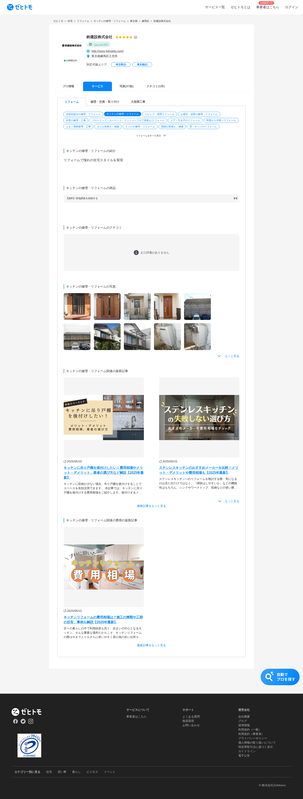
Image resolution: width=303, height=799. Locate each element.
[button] (83, 114)
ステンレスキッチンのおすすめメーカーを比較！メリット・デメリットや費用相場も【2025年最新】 (198, 470)
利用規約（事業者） (251, 734)
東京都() (142, 64)
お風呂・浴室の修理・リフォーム (199, 114)
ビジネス (92, 771)
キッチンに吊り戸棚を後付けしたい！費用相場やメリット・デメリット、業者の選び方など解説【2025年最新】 (104, 472)
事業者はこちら (136, 716)
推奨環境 (188, 721)
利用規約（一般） (249, 729)
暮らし (76, 771)
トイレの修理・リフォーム (140, 126)
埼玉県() (121, 64)
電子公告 (244, 755)
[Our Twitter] (23, 722)
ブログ (242, 721)
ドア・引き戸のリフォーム (185, 120)
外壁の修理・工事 (76, 120)
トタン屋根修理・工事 (78, 126)
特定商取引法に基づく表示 (255, 746)
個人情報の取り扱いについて (257, 742)
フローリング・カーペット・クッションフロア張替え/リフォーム (128, 120)
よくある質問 (191, 716)
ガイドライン (247, 751)
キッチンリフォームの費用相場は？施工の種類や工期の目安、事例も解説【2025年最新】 (103, 619)
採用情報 (244, 725)
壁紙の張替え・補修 (172, 126)
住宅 (49, 771)
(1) (135, 37)
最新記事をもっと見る (151, 506)
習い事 (62, 771)
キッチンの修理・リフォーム (123, 114)
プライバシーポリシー (252, 738)
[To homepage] (19, 7)
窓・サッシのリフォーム (203, 126)
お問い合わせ (191, 725)
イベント (109, 771)
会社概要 (244, 716)
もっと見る (232, 356)
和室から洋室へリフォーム (221, 120)
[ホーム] (29, 712)
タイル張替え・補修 (108, 126)
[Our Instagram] (31, 722)
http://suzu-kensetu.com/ (108, 51)
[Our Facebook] (15, 722)
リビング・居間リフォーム (159, 114)
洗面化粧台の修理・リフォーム (83, 114)
